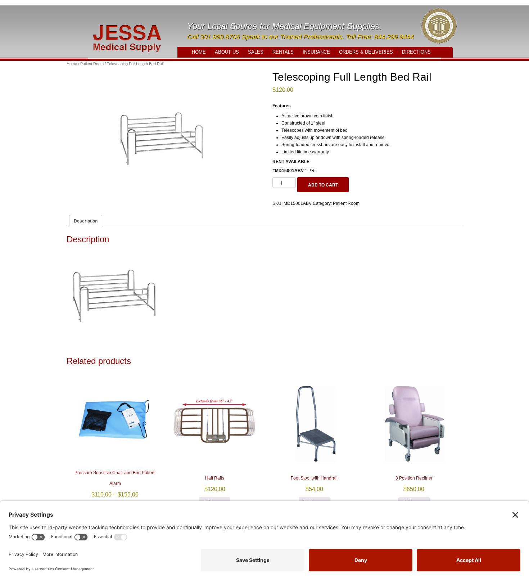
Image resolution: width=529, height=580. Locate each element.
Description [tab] (86, 221)
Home (199, 52)
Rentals (283, 52)
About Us (227, 52)
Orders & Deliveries (366, 52)
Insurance (316, 52)
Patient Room (92, 64)
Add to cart (323, 184)
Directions (416, 52)
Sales (255, 52)
